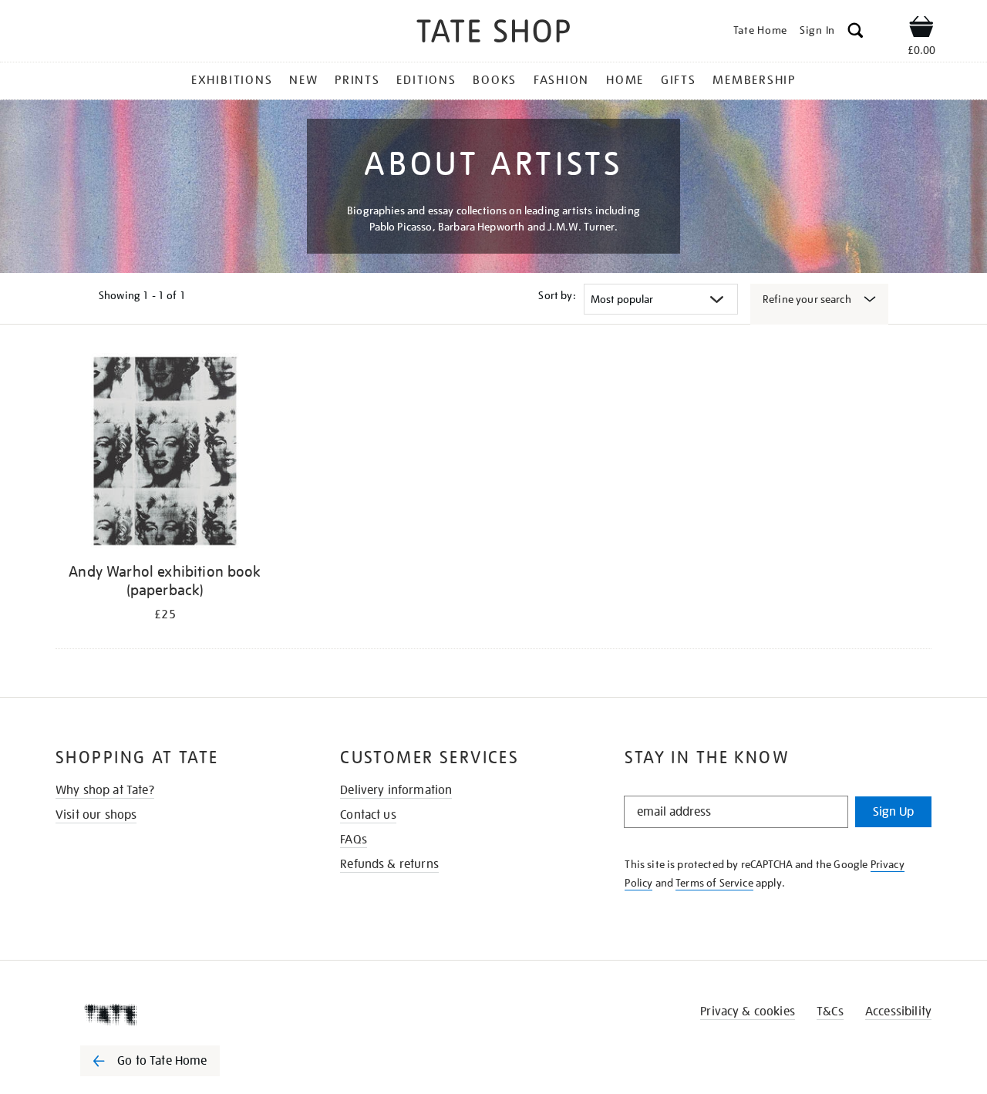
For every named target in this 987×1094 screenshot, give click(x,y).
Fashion (561, 80)
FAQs (353, 839)
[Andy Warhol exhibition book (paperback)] (165, 453)
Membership (754, 80)
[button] (855, 32)
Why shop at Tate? (105, 790)
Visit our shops (96, 815)
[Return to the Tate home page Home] (493, 33)
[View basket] (921, 29)
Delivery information (396, 790)
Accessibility (898, 1011)
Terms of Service (714, 883)
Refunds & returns (389, 864)
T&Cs (830, 1011)
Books (495, 80)
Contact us (368, 815)
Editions (426, 80)
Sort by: (556, 295)
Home (625, 80)
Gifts (678, 80)
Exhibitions (231, 80)
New (303, 80)
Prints (357, 80)
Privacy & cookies (747, 1011)
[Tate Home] (177, 1014)
